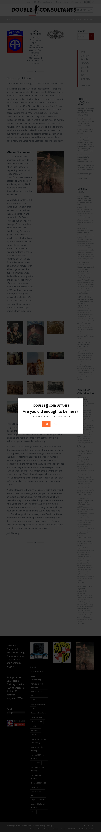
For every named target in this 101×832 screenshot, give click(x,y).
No (55, 423)
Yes (46, 423)
